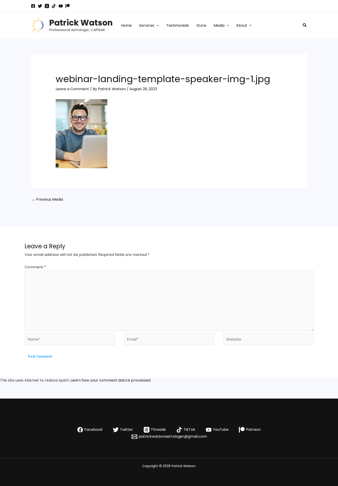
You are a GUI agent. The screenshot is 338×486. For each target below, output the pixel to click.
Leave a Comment (72, 89)
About (241, 25)
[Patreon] (68, 6)
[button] (156, 25)
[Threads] (47, 6)
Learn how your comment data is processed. (111, 380)
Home (126, 25)
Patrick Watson (81, 22)
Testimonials (177, 25)
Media (219, 25)
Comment (35, 267)
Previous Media (47, 199)
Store (201, 25)
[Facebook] (33, 6)
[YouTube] (61, 6)
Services (146, 25)
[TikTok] (54, 6)
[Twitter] (40, 6)
